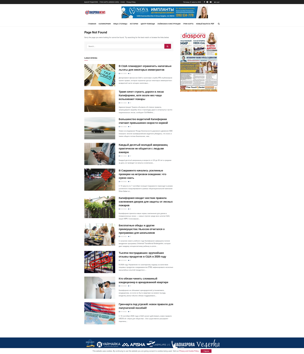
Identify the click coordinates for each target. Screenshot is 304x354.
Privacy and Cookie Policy (189, 351)
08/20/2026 (123, 181)
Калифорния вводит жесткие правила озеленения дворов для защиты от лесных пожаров (146, 201)
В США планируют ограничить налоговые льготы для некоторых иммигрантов (145, 67)
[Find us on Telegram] (207, 2)
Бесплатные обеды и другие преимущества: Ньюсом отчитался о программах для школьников (142, 229)
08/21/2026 (123, 73)
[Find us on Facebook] (204, 2)
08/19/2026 (123, 311)
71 (130, 311)
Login (218, 2)
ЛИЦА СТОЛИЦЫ (120, 23)
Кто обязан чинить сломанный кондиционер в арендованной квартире (143, 280)
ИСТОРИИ (134, 23)
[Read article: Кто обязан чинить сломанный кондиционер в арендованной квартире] (99, 288)
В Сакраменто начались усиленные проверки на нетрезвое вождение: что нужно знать (142, 174)
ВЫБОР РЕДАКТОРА (91, 2)
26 (130, 73)
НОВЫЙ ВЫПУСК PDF (205, 23)
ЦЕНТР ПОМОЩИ (148, 23)
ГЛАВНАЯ (92, 23)
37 (130, 260)
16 (130, 126)
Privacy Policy (130, 2)
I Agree (206, 351)
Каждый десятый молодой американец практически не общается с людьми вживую (143, 148)
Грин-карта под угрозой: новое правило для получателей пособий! (146, 306)
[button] (164, 12)
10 (130, 156)
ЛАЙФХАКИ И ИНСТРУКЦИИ (168, 23)
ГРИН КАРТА (188, 23)
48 (130, 209)
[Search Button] (219, 24)
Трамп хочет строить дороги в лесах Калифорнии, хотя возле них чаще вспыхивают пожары (141, 95)
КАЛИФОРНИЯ (105, 23)
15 (130, 103)
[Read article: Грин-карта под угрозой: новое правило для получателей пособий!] (99, 313)
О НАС (123, 2)
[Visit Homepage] (95, 12)
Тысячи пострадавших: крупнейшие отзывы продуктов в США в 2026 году (142, 254)
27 (130, 236)
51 (130, 181)
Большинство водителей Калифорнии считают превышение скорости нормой (143, 121)
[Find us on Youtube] (210, 2)
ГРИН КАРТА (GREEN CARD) (109, 2)
